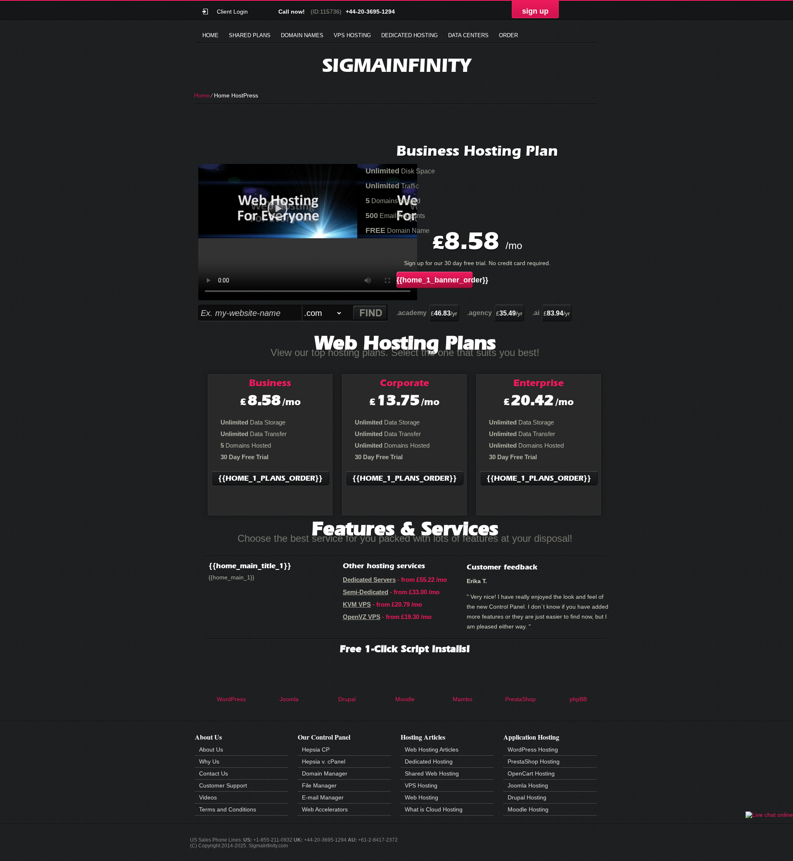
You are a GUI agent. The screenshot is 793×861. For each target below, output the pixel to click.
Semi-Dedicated (365, 591)
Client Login (232, 11)
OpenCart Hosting (531, 773)
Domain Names (302, 35)
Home (210, 35)
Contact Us (213, 773)
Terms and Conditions (227, 809)
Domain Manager (324, 773)
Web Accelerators (325, 809)
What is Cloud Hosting (434, 809)
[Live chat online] (769, 814)
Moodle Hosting (528, 809)
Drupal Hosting (527, 797)
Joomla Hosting (528, 785)
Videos (208, 797)
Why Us (209, 761)
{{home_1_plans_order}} (270, 478)
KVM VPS (357, 604)
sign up (535, 11)
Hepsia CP (316, 749)
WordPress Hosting (533, 749)
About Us (211, 749)
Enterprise (538, 383)
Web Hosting (421, 797)
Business (270, 383)
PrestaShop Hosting (534, 761)
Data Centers (468, 35)
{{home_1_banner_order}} (434, 280)
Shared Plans (250, 35)
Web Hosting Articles (431, 749)
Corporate (404, 383)
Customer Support (223, 785)
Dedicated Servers (369, 579)
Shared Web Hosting (432, 773)
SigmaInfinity (396, 65)
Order (508, 35)
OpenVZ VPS (361, 616)
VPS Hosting (352, 35)
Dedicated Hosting (409, 35)
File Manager (319, 785)
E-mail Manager (323, 797)
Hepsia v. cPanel (323, 761)
